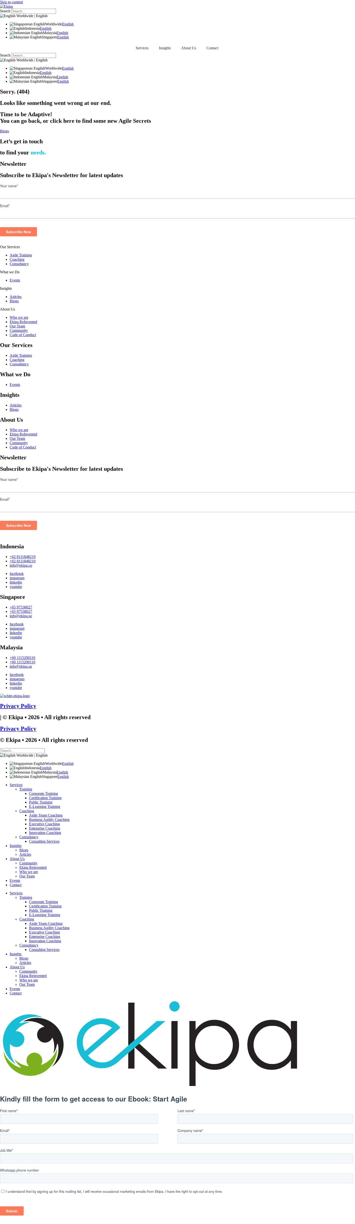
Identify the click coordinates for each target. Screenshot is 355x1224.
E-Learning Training (44, 806)
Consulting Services (44, 841)
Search (5, 11)
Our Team (17, 326)
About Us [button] (188, 48)
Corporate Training (43, 793)
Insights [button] (165, 48)
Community (19, 330)
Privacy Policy (18, 706)
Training (25, 789)
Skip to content (11, 2)
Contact (212, 48)
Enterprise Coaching (44, 828)
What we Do (10, 272)
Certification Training (45, 798)
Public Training (40, 802)
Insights (6, 288)
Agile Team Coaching (46, 815)
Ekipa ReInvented (23, 322)
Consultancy (19, 264)
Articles (15, 297)
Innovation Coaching (45, 833)
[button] (177, 247)
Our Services (10, 247)
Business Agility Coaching (49, 820)
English (68, 24)
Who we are (19, 317)
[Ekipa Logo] (6, 6)
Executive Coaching (44, 824)
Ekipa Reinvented (33, 867)
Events (15, 280)
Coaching (17, 259)
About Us (7, 309)
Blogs (14, 301)
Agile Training (21, 255)
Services (142, 48)
